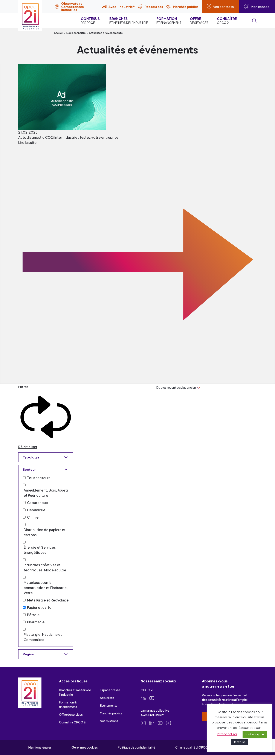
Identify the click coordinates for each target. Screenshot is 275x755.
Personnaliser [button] (227, 734)
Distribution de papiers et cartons (45, 532)
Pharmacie (35, 622)
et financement (168, 20)
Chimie (32, 517)
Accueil (58, 33)
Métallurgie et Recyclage (48, 600)
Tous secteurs (38, 477)
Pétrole (33, 614)
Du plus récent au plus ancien (176, 387)
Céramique (36, 510)
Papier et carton (40, 607)
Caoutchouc (37, 502)
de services (199, 20)
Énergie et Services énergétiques (40, 550)
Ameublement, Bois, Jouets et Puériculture (46, 493)
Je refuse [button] (240, 742)
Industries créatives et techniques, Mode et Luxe (45, 567)
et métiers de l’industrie (128, 20)
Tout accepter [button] (254, 734)
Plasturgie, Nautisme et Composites (43, 637)
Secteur (29, 469)
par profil (90, 20)
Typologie (31, 457)
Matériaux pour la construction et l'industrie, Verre (46, 587)
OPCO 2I (227, 20)
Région (28, 654)
